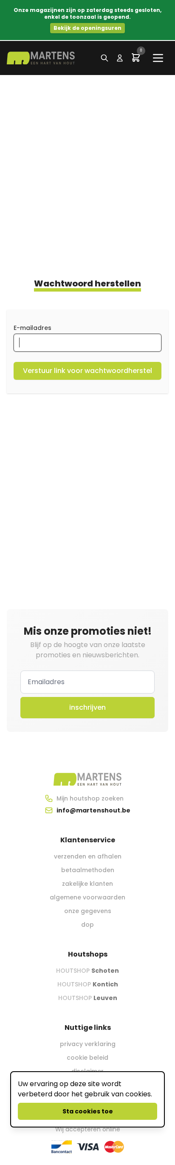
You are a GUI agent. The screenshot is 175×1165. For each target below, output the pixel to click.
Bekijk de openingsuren (87, 28)
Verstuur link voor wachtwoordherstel (87, 371)
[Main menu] (158, 58)
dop (87, 924)
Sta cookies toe (87, 1111)
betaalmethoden (87, 870)
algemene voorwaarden (87, 897)
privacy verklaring (88, 1044)
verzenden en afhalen (87, 856)
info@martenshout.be (93, 810)
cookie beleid (87, 1057)
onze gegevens (87, 911)
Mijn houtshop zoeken (90, 798)
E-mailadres (32, 328)
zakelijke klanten (87, 883)
